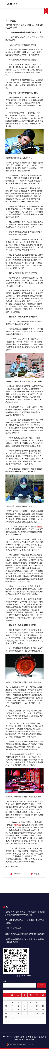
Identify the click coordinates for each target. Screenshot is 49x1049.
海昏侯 (39, 527)
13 (24, 1006)
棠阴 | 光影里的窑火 (13, 928)
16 (43, 1006)
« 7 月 (7, 1021)
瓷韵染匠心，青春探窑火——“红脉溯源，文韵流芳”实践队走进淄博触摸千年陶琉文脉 (25, 913)
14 (31, 1006)
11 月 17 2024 (10, 21)
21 (31, 1010)
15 (37, 1006)
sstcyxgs (16, 874)
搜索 (5, 981)
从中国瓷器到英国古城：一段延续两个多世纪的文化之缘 (25, 921)
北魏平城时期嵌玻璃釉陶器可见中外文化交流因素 (25, 934)
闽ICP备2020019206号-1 (24, 1039)
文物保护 (18, 825)
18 (12, 1010)
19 (18, 1010)
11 (12, 1006)
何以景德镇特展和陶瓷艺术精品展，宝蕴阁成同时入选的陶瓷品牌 (25, 940)
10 (6, 1006)
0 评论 (36, 874)
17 (6, 1010)
